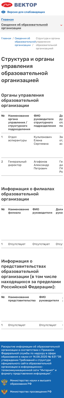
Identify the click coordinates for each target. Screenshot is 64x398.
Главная (7, 19)
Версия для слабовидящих (26, 12)
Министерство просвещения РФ (31, 391)
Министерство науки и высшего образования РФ (30, 382)
